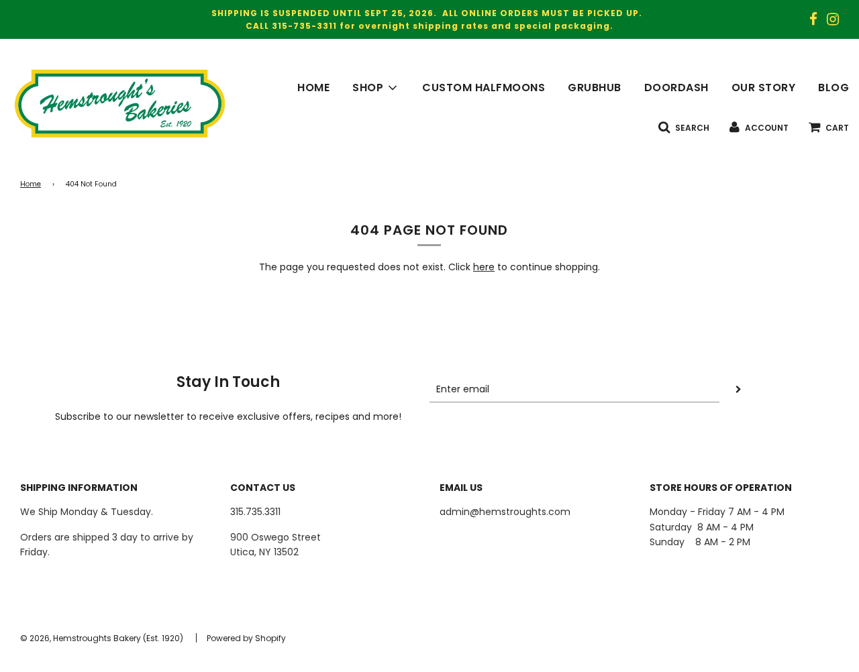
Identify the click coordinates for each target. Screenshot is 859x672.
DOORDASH (676, 87)
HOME (313, 87)
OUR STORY (763, 87)
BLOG (833, 87)
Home (30, 184)
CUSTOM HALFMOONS (483, 87)
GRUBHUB (594, 87)
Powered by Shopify (246, 638)
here (484, 267)
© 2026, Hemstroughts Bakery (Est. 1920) (101, 638)
